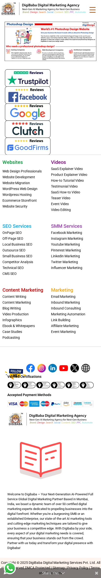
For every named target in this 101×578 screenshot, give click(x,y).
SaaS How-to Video (65, 192)
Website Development (18, 177)
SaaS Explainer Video (67, 169)
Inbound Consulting (66, 308)
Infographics (12, 320)
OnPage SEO (12, 233)
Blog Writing (11, 308)
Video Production (15, 314)
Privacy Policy (77, 568)
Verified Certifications (24, 377)
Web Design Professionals (22, 171)
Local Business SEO (17, 244)
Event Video (60, 204)
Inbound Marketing (65, 302)
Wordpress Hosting (17, 195)
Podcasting (11, 337)
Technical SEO (13, 268)
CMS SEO (9, 274)
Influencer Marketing (66, 268)
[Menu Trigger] (92, 10)
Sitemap (58, 568)
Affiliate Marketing (65, 326)
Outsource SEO (13, 250)
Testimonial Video (64, 186)
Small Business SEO (17, 256)
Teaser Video (60, 198)
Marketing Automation (68, 314)
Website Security (14, 206)
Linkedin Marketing (65, 256)
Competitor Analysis (17, 262)
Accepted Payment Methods (29, 395)
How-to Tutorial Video (67, 180)
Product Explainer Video (69, 175)
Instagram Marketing (67, 238)
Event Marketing (63, 332)
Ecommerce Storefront (19, 200)
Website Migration (16, 183)
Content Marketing (16, 302)
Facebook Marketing (66, 233)
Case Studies (12, 332)
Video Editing (61, 210)
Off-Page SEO (12, 238)
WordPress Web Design (20, 189)
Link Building (60, 320)
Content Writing (14, 297)
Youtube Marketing (65, 244)
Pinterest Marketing (66, 250)
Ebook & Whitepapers (18, 326)
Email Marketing (63, 297)
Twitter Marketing (64, 262)
